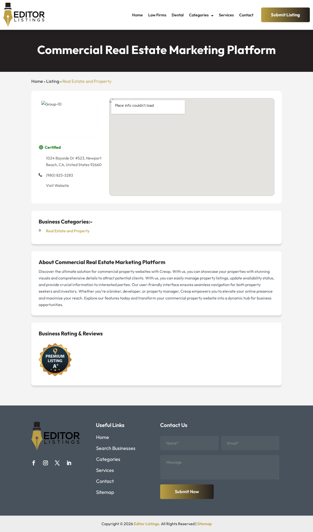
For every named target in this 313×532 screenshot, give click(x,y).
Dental (178, 14)
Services (226, 14)
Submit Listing (285, 15)
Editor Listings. (147, 523)
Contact (246, 14)
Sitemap (105, 492)
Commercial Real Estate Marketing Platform (110, 262)
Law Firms (157, 14)
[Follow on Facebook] (34, 463)
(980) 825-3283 (59, 175)
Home (137, 14)
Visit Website (57, 185)
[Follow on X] (57, 463)
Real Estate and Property (87, 81)
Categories (199, 14)
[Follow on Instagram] (45, 463)
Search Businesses (115, 449)
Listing (52, 81)
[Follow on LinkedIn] (69, 463)
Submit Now (187, 491)
